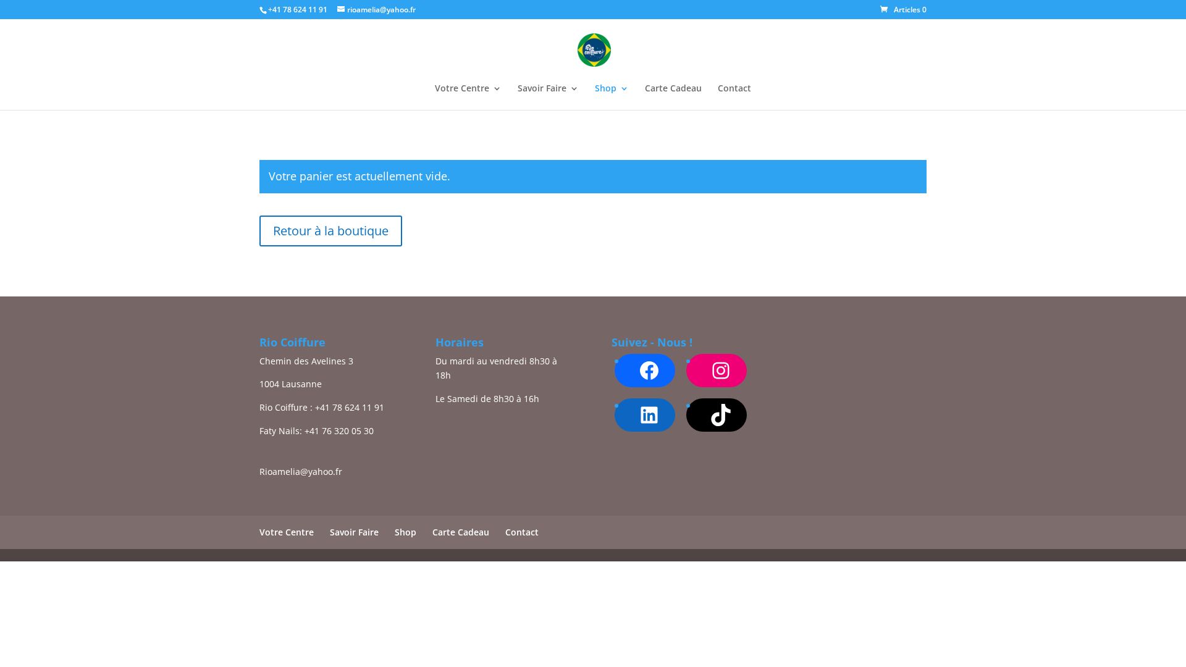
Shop (605, 89)
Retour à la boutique (331, 230)
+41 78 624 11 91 (349, 407)
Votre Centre (462, 89)
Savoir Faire (542, 89)
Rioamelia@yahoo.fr (300, 471)
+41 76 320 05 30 (339, 431)
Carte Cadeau (673, 89)
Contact (734, 89)
